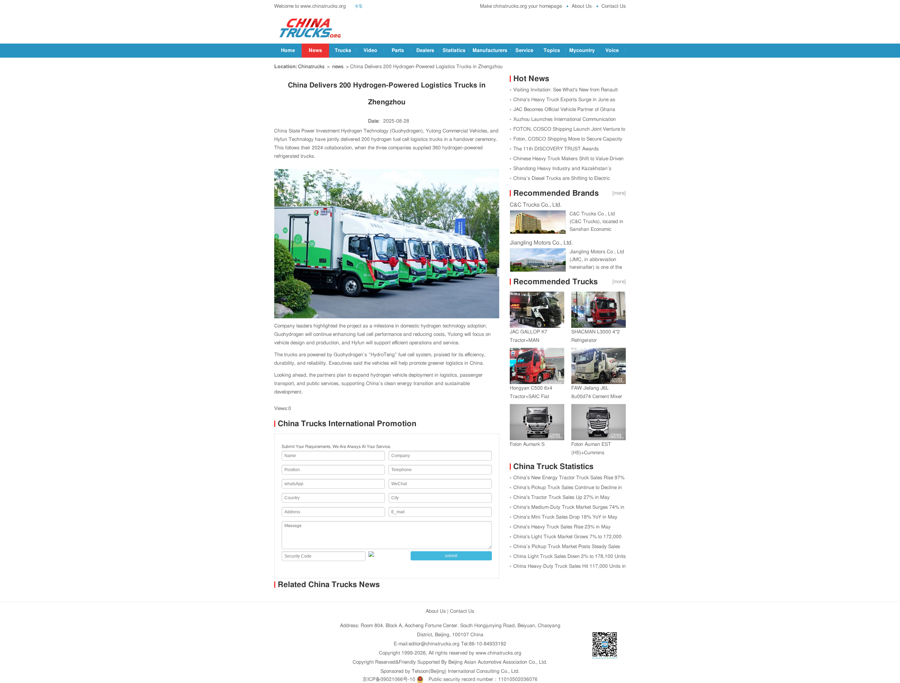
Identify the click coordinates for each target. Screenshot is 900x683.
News (315, 50)
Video (370, 50)
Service (524, 50)
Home (288, 50)
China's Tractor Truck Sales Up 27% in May (561, 497)
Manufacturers (489, 50)
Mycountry (582, 50)
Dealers (425, 50)
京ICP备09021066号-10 (388, 679)
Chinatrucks (311, 66)
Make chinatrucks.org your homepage (521, 6)
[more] (619, 193)
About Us (582, 6)
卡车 (358, 6)
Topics (552, 50)
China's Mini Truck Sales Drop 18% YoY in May (565, 517)
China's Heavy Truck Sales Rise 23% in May (562, 527)
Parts (398, 50)
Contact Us (614, 6)
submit (451, 555)
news (337, 66)
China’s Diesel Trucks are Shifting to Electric (561, 178)
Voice (612, 50)
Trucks (343, 50)
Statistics (454, 50)
